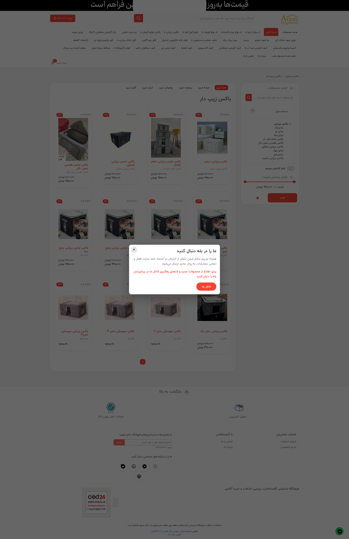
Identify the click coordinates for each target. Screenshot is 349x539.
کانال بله (206, 286)
